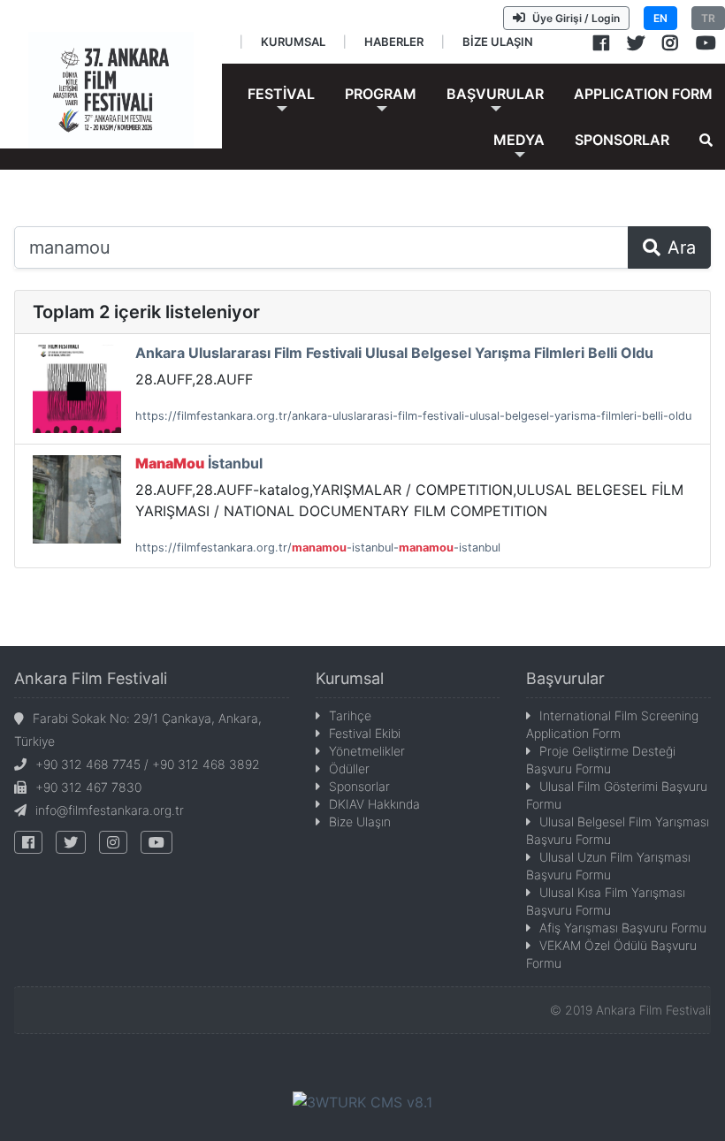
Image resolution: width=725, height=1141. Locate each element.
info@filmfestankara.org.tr (109, 810)
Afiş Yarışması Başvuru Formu (622, 927)
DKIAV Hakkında (374, 803)
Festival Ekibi (365, 733)
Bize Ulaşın (360, 821)
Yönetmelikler (367, 750)
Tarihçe (350, 715)
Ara (682, 247)
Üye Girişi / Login (576, 18)
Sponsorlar (359, 786)
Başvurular (565, 678)
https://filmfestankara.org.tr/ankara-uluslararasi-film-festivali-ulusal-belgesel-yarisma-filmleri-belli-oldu (413, 415)
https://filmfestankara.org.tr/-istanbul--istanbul (317, 547)
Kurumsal (350, 678)
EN (660, 18)
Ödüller (349, 768)
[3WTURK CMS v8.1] (362, 1101)
